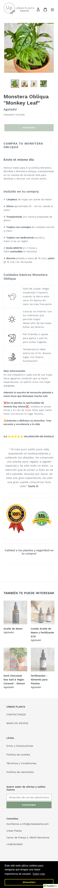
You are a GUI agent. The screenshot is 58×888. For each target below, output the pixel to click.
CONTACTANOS (16, 714)
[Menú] (52, 9)
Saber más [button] (39, 873)
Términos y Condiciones (21, 763)
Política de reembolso (20, 772)
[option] (15, 84)
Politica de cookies (18, 754)
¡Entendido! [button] (29, 882)
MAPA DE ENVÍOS (17, 723)
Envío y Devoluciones (19, 745)
